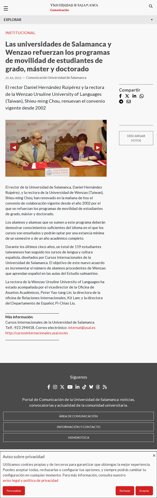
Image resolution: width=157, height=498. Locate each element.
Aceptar (144, 490)
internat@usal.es (82, 327)
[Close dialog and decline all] (154, 453)
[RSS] (105, 387)
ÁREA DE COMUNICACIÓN (78, 416)
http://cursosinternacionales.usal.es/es (36, 333)
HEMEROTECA (78, 437)
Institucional (20, 32)
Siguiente (98, 147)
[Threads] (98, 387)
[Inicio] (75, 7)
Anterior (14, 147)
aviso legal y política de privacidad (30, 480)
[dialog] (78, 474)
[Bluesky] (91, 387)
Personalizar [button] (14, 490)
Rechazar (124, 490)
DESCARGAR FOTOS (136, 138)
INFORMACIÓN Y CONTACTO (78, 427)
